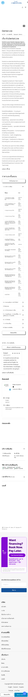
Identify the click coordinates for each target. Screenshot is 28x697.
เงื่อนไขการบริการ (6, 614)
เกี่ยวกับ (3, 659)
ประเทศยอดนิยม (5, 637)
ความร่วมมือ (4, 667)
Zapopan (18, 527)
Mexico (7, 527)
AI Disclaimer (4, 622)
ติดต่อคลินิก (13, 333)
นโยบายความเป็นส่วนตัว (7, 618)
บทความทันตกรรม (6, 626)
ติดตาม (14, 590)
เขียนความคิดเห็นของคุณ (14, 347)
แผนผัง (3, 679)
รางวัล (3, 610)
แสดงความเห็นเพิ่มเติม (8, 372)
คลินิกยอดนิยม (5, 645)
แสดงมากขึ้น (6, 169)
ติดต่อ (2, 663)
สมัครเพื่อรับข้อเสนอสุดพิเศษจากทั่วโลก (11, 580)
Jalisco (12, 527)
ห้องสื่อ (3, 675)
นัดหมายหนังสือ (21, 695)
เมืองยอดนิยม (4, 641)
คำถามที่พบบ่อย (5, 671)
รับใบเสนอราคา (13, 181)
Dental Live (4, 529)
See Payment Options (17, 555)
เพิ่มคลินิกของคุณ (6, 649)
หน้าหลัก (3, 606)
